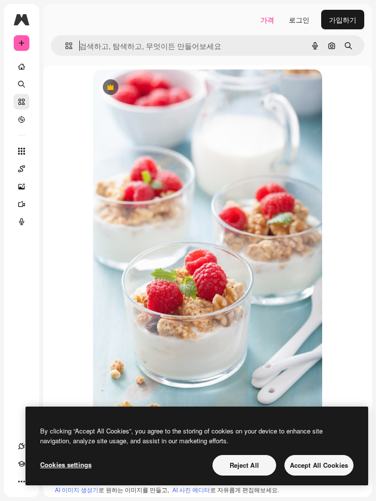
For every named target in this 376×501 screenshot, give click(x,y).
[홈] (21, 66)
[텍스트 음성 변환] (21, 221)
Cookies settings (66, 464)
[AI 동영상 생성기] (21, 204)
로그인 (299, 19)
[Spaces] (21, 169)
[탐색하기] (21, 119)
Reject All (244, 465)
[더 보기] (21, 481)
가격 (267, 19)
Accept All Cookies (319, 465)
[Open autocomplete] (64, 45)
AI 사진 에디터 (191, 489)
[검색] (21, 84)
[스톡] (21, 102)
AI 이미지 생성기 (76, 489)
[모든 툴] (21, 151)
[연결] (21, 446)
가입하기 (342, 19)
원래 (149, 88)
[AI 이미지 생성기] (21, 186)
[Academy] (21, 464)
